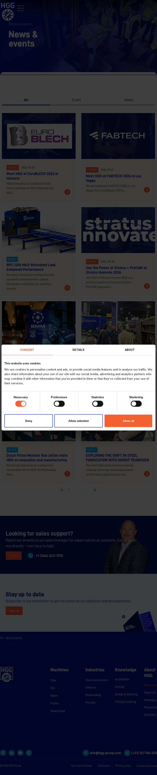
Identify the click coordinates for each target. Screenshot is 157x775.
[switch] (59, 404)
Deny (28, 420)
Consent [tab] (27, 350)
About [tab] (130, 350)
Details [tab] (79, 350)
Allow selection (78, 420)
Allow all (128, 420)
